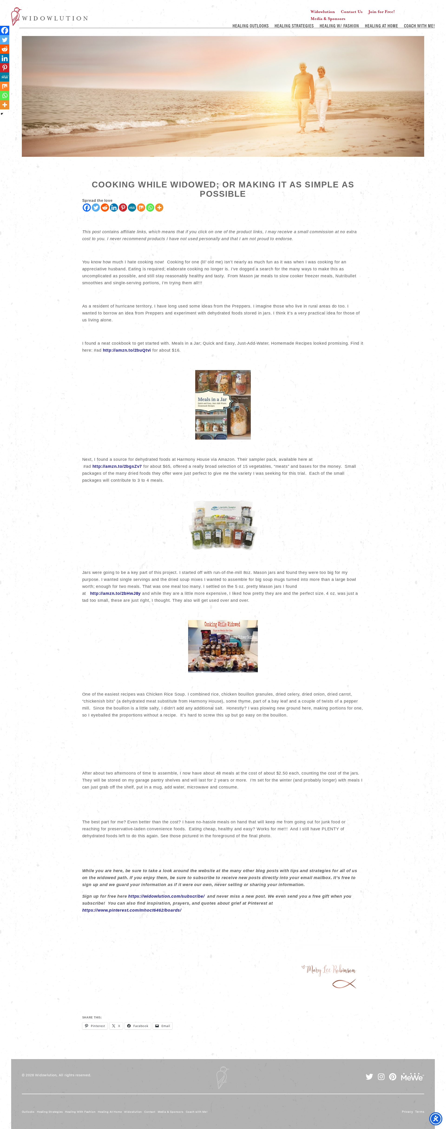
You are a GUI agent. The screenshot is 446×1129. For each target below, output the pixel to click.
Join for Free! (381, 11)
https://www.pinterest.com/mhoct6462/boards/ (131, 910)
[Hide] (2, 114)
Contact (149, 1111)
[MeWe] (132, 207)
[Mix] (141, 207)
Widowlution (49, 16)
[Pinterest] (123, 207)
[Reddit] (105, 207)
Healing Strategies (294, 25)
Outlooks (28, 1111)
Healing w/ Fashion (339, 25)
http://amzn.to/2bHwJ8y (115, 593)
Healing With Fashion (80, 1111)
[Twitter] (96, 207)
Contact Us (352, 11)
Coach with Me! (419, 25)
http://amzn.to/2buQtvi (127, 350)
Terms (419, 1111)
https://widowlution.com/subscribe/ (166, 896)
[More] (159, 207)
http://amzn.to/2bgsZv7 (117, 466)
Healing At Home (381, 25)
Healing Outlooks (251, 25)
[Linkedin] (114, 207)
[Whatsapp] (150, 207)
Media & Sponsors (328, 18)
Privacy (407, 1111)
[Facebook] (87, 207)
